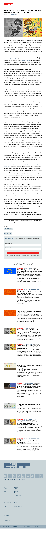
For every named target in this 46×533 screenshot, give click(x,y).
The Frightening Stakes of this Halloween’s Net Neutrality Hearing (29, 312)
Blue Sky (19, 476)
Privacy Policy (27, 526)
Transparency (6, 503)
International (6, 505)
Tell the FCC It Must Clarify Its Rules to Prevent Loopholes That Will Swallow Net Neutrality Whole (29, 347)
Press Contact (27, 499)
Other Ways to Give (7, 520)
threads (41, 476)
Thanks (37, 526)
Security (5, 488)
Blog (15, 499)
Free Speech (6, 499)
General (5, 485)
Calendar (16, 485)
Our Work (29, 2)
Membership (6, 489)
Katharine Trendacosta (34, 289)
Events (15, 502)
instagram (14, 476)
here (24, 408)
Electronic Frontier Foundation (8, 4)
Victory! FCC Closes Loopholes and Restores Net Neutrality (27, 330)
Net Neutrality (8, 228)
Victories (15, 488)
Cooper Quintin (14, 14)
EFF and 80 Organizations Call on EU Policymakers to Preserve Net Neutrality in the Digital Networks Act (29, 271)
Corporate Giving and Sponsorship (7, 517)
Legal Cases (16, 503)
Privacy (5, 501)
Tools (38, 2)
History (15, 489)
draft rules (23, 351)
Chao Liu (6, 14)
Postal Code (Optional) (9, 243)
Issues (26, 2)
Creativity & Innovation (8, 502)
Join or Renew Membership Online (7, 511)
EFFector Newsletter (18, 506)
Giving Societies (6, 515)
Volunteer (16, 487)
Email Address (8, 247)
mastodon (5, 476)
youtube (23, 476)
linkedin (32, 476)
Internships (16, 491)
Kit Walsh (27, 310)
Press (5, 491)
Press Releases (17, 501)
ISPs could (21, 396)
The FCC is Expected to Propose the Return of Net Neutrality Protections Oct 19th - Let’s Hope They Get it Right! (29, 386)
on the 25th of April (37, 352)
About (23, 2)
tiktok (37, 476)
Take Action (34, 2)
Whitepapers (16, 505)
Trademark (15, 526)
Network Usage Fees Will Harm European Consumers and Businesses (29, 422)
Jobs (15, 492)
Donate (40, 2)
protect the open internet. (31, 394)
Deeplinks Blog (20, 268)
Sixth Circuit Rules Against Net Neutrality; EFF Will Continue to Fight (29, 292)
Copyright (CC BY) (4, 526)
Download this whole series (22, 412)
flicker (28, 476)
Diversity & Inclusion (17, 495)
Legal (4, 487)
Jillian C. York (28, 268)
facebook (10, 476)
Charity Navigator (21, 479)
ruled (40, 294)
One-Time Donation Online (7, 513)
